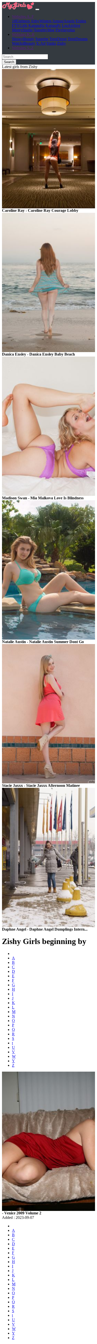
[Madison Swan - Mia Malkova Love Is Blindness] (48, 494)
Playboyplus (65, 30)
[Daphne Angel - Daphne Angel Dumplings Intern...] (48, 926)
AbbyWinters (41, 21)
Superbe (41, 39)
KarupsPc (53, 25)
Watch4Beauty (23, 43)
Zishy (61, 43)
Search (9, 62)
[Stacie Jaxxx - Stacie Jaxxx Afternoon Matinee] (48, 782)
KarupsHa (36, 25)
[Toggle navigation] (37, 9)
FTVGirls (19, 25)
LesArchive (71, 25)
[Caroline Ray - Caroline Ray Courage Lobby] (48, 207)
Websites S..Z (23, 48)
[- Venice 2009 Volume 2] (48, 1209)
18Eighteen (21, 21)
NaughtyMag (44, 30)
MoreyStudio (22, 30)
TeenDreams (78, 39)
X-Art (41, 43)
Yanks (51, 43)
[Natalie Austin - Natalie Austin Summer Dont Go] (48, 638)
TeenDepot (58, 39)
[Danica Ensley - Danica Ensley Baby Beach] (48, 351)
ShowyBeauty (23, 39)
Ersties (81, 21)
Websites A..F (23, 16)
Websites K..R (23, 34)
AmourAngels (63, 21)
